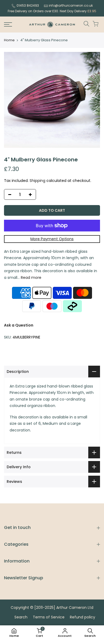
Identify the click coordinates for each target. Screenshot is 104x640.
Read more (30, 277)
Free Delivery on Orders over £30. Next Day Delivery (52, 11)
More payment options (52, 239)
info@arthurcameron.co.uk (71, 5)
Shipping (37, 180)
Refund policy (82, 617)
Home (9, 40)
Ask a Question (18, 325)
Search (20, 617)
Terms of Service (49, 617)
